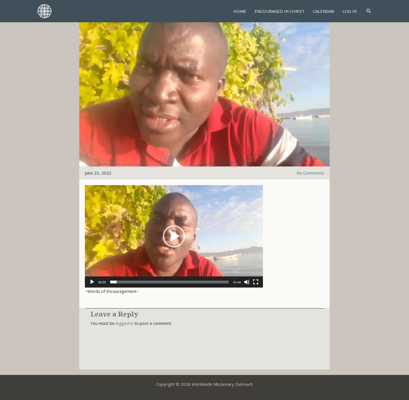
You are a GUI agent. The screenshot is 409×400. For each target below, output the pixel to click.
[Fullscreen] (255, 282)
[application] (174, 236)
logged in (124, 323)
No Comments (310, 173)
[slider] (169, 282)
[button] (368, 11)
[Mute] (247, 282)
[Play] (92, 282)
